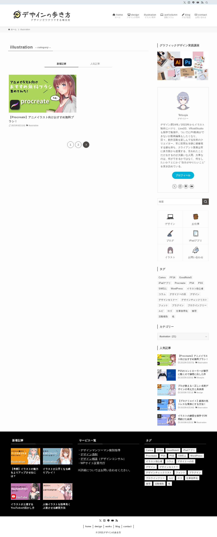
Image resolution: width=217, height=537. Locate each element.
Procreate (180, 283)
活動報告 (163, 316)
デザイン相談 (89, 458)
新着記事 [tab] (61, 63)
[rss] (202, 2)
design (98, 526)
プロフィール (183, 175)
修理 (194, 311)
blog (117, 526)
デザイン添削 (89, 454)
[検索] (206, 2)
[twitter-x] (184, 2)
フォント (163, 305)
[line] (193, 2)
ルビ (161, 311)
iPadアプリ (165, 283)
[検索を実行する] (205, 201)
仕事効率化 (182, 311)
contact (127, 526)
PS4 (192, 283)
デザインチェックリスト (194, 300)
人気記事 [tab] (95, 63)
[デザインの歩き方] (42, 15)
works (108, 526)
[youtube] (198, 2)
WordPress (177, 288)
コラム (162, 294)
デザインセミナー (168, 300)
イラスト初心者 (195, 288)
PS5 (200, 283)
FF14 (172, 277)
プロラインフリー (197, 305)
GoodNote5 (185, 277)
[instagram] (189, 2)
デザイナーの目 (178, 294)
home (88, 526)
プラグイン (178, 305)
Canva (162, 277)
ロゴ (169, 311)
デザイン (195, 294)
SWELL (163, 288)
